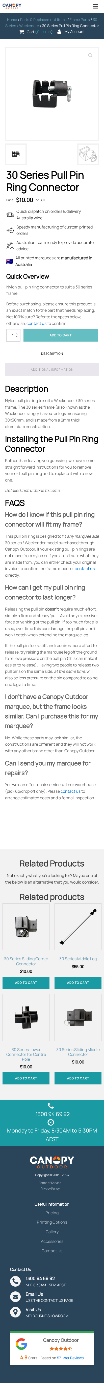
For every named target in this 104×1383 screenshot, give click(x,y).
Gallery (52, 1231)
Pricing (52, 1213)
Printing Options (52, 1222)
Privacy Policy (50, 1188)
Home (12, 19)
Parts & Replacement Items (43, 19)
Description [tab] (52, 353)
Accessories (52, 1241)
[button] (90, 55)
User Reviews (70, 1357)
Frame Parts (80, 19)
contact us (36, 323)
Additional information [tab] (52, 369)
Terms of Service (50, 1183)
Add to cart (61, 335)
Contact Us (52, 1250)
